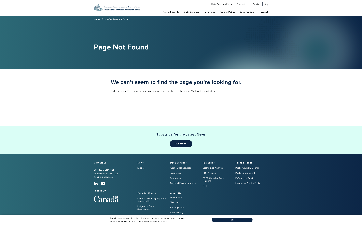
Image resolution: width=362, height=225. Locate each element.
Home (97, 19)
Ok (232, 220)
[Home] (117, 7)
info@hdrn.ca (107, 177)
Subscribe (181, 144)
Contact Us (100, 163)
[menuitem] (221, 4)
